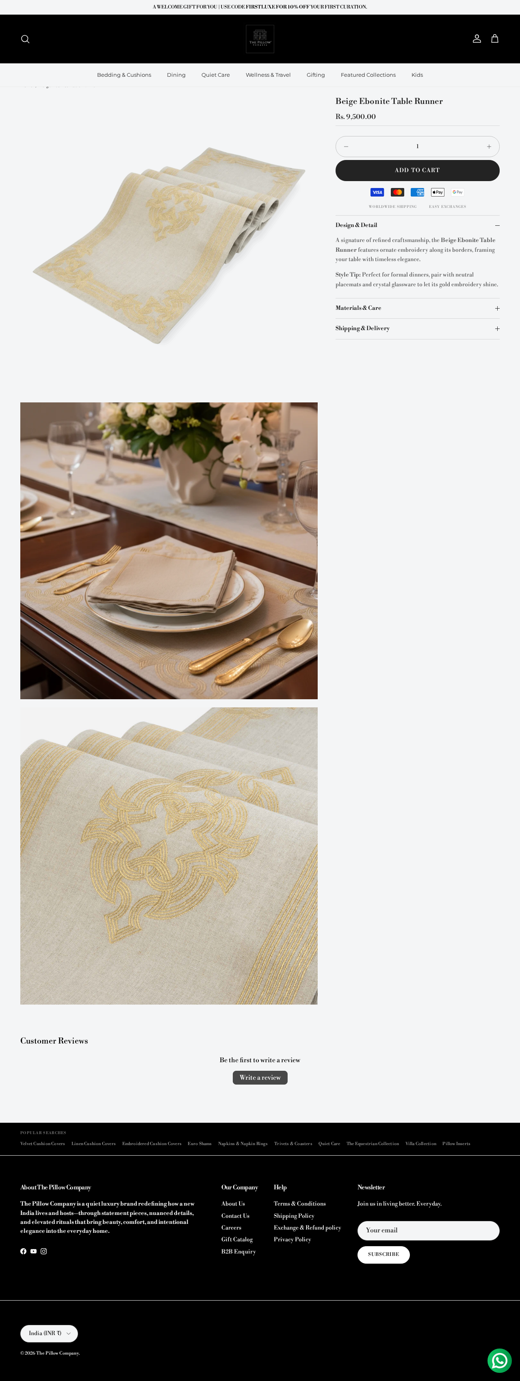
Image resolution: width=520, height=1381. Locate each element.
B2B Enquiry (238, 1252)
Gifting (316, 74)
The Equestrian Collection (373, 1143)
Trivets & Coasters (293, 1143)
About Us (233, 1204)
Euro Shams (200, 1143)
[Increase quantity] (491, 146)
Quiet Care (216, 74)
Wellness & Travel (268, 74)
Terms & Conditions (300, 1204)
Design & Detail (356, 225)
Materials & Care (358, 308)
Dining (176, 74)
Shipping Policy (294, 1216)
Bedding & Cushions (124, 74)
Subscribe (383, 1254)
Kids (417, 74)
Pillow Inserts (456, 1143)
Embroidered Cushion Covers (152, 1143)
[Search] (25, 39)
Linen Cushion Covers (94, 1143)
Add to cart (417, 170)
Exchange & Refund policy (307, 1228)
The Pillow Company (57, 1353)
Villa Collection (420, 1143)
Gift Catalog (237, 1239)
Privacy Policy (292, 1239)
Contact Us (235, 1216)
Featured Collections (368, 74)
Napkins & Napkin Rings (243, 1143)
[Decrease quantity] (344, 146)
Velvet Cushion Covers (42, 1143)
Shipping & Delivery (363, 329)
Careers (231, 1228)
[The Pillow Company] (260, 39)
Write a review (260, 1078)
